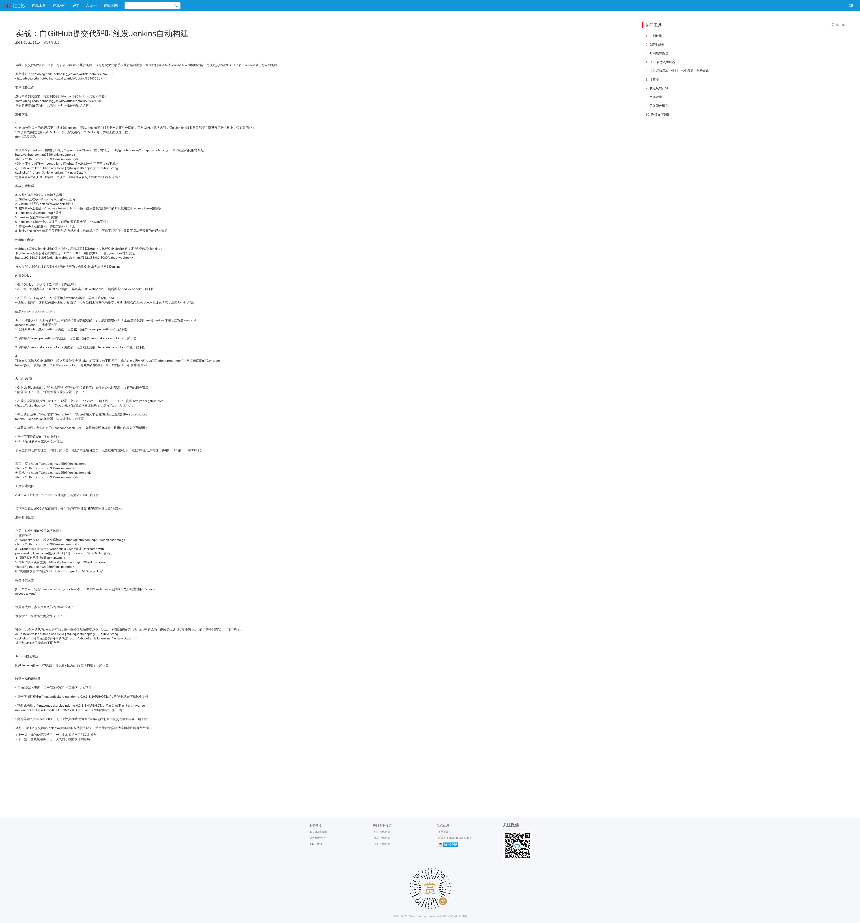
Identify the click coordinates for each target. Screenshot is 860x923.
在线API (59, 5)
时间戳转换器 (658, 53)
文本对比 (655, 97)
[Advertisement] (430, 775)
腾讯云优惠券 (382, 837)
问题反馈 (443, 831)
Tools (14, 5)
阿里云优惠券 (382, 831)
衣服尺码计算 (658, 88)
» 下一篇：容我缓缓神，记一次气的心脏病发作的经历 (52, 739)
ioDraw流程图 (318, 831)
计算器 (654, 79)
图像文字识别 (660, 114)
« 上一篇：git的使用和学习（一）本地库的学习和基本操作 (56, 734)
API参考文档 (317, 837)
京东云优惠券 (382, 844)
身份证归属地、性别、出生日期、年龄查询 (679, 71)
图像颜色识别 (658, 106)
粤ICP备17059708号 (454, 916)
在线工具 (39, 5)
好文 (76, 5)
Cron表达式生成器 (662, 62)
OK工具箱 (316, 844)
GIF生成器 (656, 44)
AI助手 (91, 5)
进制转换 (655, 36)
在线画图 (110, 5)
